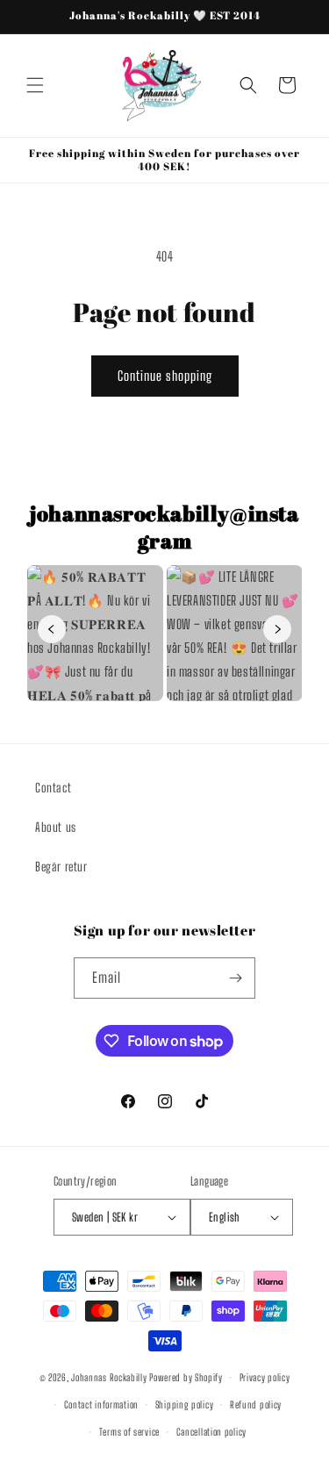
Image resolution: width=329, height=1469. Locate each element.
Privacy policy (265, 1377)
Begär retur (61, 866)
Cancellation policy (211, 1431)
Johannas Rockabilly (109, 1377)
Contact (53, 787)
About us (55, 827)
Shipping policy (184, 1404)
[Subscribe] (235, 978)
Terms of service (129, 1431)
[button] (35, 85)
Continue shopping (165, 375)
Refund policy (256, 1404)
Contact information (101, 1404)
